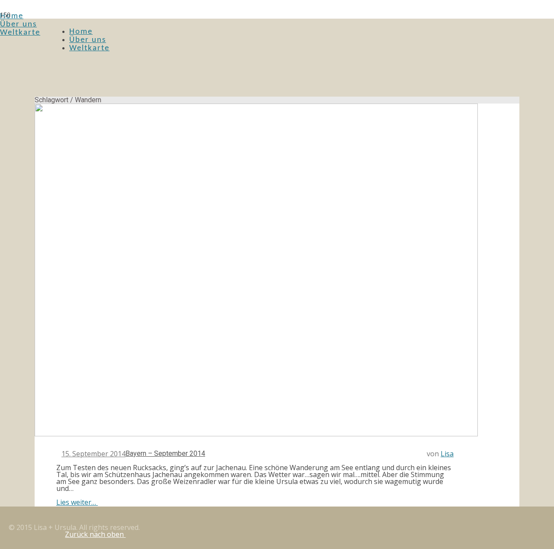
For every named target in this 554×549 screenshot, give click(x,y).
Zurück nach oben (95, 534)
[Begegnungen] (256, 434)
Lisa (447, 453)
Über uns (18, 24)
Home (11, 16)
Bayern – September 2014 (165, 453)
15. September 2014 (93, 453)
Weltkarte (20, 33)
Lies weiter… (77, 502)
